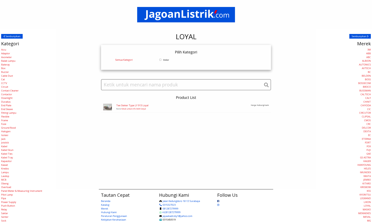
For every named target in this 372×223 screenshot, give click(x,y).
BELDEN (366, 75)
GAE (368, 153)
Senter (4, 216)
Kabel (4, 146)
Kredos (5, 168)
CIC (369, 109)
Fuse (3, 124)
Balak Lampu (8, 60)
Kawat (4, 165)
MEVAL (367, 216)
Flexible (5, 116)
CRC (368, 124)
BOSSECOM (364, 83)
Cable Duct (7, 75)
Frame (4, 120)
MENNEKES (364, 213)
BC (369, 72)
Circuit (4, 86)
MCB (3, 179)
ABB (368, 53)
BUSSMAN (365, 90)
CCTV (4, 83)
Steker (166, 60)
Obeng (5, 183)
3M (369, 49)
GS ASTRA (365, 157)
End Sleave (7, 109)
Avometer (6, 57)
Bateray (5, 64)
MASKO (367, 209)
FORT (368, 142)
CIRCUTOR (365, 112)
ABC (368, 57)
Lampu (5, 172)
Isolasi (4, 135)
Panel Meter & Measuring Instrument (21, 191)
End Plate (6, 105)
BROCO (367, 86)
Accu (3, 49)
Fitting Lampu (8, 112)
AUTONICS (365, 64)
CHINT (367, 101)
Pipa (3, 198)
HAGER (367, 161)
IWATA (367, 176)
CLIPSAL (366, 116)
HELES (367, 168)
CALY (368, 98)
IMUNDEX (365, 172)
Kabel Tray (7, 157)
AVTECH (366, 68)
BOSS (368, 79)
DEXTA (367, 131)
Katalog (105, 204)
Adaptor (5, 53)
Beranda (105, 201)
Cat (3, 79)
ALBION (366, 60)
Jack (3, 139)
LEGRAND (365, 198)
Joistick (5, 142)
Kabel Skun (7, 150)
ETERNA (366, 139)
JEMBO (367, 179)
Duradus (6, 101)
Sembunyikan (12, 36)
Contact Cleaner (10, 90)
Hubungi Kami (109, 212)
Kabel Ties (6, 153)
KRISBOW (365, 187)
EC (369, 135)
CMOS (367, 120)
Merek (104, 208)
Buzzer (5, 72)
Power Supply (8, 202)
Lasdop (5, 176)
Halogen (5, 131)
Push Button (8, 205)
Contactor (6, 94)
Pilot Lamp (7, 194)
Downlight (6, 98)
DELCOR (366, 127)
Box (3, 68)
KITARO (366, 183)
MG (369, 220)
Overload (6, 187)
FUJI (368, 150)
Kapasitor (6, 161)
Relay (4, 209)
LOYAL (367, 205)
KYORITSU (365, 194)
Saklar (4, 213)
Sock (3, 220)
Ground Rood (8, 127)
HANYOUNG (364, 165)
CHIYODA (366, 105)
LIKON (367, 202)
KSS (369, 191)
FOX (369, 146)
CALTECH (366, 94)
